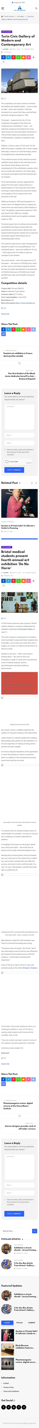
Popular (19, 1323)
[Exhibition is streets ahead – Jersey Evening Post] (6, 1249)
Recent (7, 1323)
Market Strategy (7, 522)
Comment (31, 1323)
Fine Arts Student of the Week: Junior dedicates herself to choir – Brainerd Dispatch (20, 376)
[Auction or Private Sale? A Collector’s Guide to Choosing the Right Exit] (7, 1335)
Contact (6, 1383)
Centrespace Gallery (25, 629)
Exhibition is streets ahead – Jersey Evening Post (25, 1250)
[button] (32, 483)
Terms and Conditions (11, 1391)
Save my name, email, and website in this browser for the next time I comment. (20, 452)
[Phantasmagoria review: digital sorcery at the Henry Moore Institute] (7, 1364)
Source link (5, 314)
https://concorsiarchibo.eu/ (25, 303)
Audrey (6, 49)
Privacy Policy (8, 1387)
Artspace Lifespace (30, 968)
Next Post (29, 371)
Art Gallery (18, 1245)
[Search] (36, 8)
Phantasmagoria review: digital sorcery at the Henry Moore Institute (18, 1106)
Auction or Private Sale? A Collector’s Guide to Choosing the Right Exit (27, 1333)
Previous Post (11, 350)
